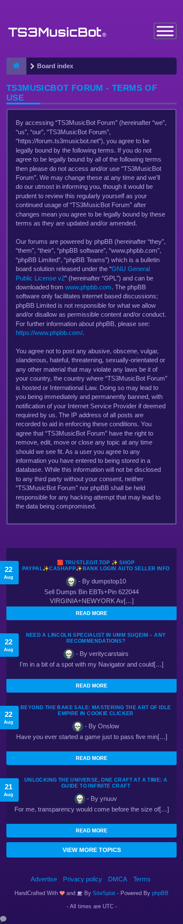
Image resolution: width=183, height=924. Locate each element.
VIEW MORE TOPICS (92, 849)
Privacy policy (82, 879)
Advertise (44, 879)
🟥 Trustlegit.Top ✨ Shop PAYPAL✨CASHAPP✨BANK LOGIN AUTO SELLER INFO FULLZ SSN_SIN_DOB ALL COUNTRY (96, 569)
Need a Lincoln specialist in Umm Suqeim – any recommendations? (96, 638)
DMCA (117, 879)
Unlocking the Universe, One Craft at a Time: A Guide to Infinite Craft (95, 783)
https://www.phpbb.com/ (49, 332)
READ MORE (91, 613)
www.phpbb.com (88, 287)
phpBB (160, 893)
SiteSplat (103, 893)
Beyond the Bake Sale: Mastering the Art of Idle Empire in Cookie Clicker (95, 710)
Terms (142, 879)
